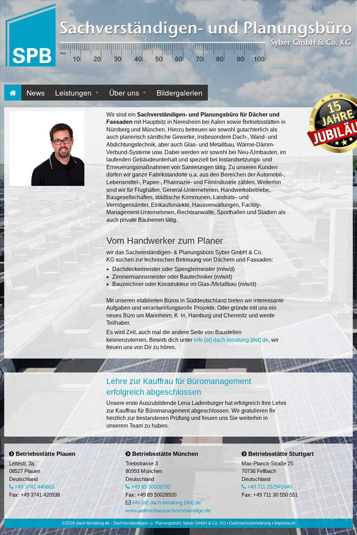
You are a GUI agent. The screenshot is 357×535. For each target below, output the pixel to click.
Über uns (124, 92)
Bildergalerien (180, 92)
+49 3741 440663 (33, 487)
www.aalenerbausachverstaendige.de (168, 510)
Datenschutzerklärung (250, 523)
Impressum (284, 523)
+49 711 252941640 (269, 487)
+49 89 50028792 (150, 487)
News (35, 92)
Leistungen (73, 92)
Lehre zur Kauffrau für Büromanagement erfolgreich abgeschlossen (178, 387)
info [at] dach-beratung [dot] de (231, 340)
